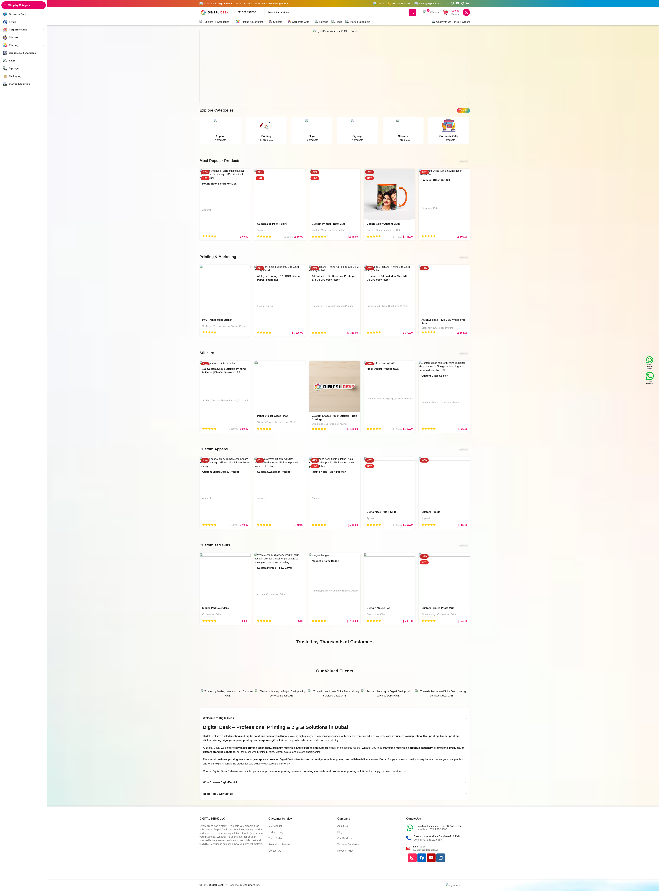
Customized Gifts (337, 230)
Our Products (345, 838)
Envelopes (439, 327)
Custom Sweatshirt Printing (273, 471)
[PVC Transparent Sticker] (225, 290)
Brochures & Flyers (322, 306)
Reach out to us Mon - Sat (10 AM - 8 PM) (439, 826)
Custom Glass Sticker (434, 375)
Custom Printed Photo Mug (328, 223)
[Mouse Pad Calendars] (225, 578)
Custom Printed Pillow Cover (274, 567)
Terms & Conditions (348, 844)
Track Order (275, 838)
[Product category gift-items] (448, 131)
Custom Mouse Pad (378, 607)
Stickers (206, 326)
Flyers (260, 306)
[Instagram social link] (452, 3)
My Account (275, 825)
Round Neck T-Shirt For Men (219, 183)
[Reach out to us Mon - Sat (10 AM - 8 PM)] (409, 827)
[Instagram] (412, 857)
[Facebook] (421, 857)
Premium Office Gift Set (435, 180)
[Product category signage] (357, 131)
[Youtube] (431, 857)
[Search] (412, 12)
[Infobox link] (378, 3)
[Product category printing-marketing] (266, 131)
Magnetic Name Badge (325, 560)
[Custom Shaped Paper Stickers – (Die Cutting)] (334, 386)
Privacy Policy (345, 850)
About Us (342, 825)
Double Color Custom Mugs (383, 223)
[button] (203, 66)
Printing (243, 326)
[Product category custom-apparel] (220, 131)
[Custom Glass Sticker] (444, 366)
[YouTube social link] (457, 3)
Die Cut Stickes (246, 400)
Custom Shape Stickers (224, 400)
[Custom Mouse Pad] (389, 578)
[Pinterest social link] (462, 3)
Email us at (419, 846)
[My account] (466, 12)
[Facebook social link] (448, 3)
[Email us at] (408, 848)
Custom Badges (341, 590)
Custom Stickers (430, 402)
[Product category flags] (311, 131)
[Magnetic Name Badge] (334, 555)
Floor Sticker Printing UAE (383, 368)
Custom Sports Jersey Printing (220, 471)
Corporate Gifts (429, 208)
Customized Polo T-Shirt (272, 223)
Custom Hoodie (430, 511)
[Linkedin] (440, 857)
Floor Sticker (402, 398)
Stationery (426, 327)
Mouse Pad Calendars (215, 607)
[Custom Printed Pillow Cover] (279, 558)
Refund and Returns (279, 844)
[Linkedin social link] (467, 3)
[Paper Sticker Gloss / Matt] (279, 386)
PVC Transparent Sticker (217, 319)
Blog (339, 832)
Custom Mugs (319, 230)
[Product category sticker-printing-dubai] (403, 131)
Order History (276, 832)
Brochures (339, 306)
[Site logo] (215, 12)
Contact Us (274, 850)
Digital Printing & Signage (380, 398)
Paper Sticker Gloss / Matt (272, 415)
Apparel (206, 209)
